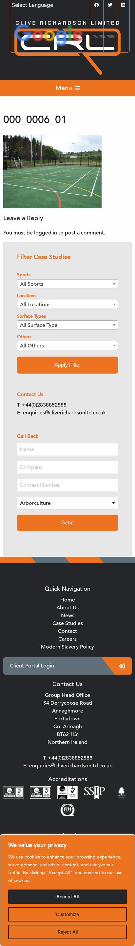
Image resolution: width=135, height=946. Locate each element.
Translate (88, 37)
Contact (67, 631)
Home (67, 600)
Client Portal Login (32, 666)
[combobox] (67, 283)
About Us (67, 607)
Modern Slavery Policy (67, 647)
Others (24, 337)
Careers (67, 639)
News (67, 615)
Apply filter (67, 365)
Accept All (67, 896)
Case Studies (67, 623)
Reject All (68, 932)
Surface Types (31, 316)
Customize (67, 914)
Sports (23, 275)
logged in (45, 233)
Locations (26, 295)
